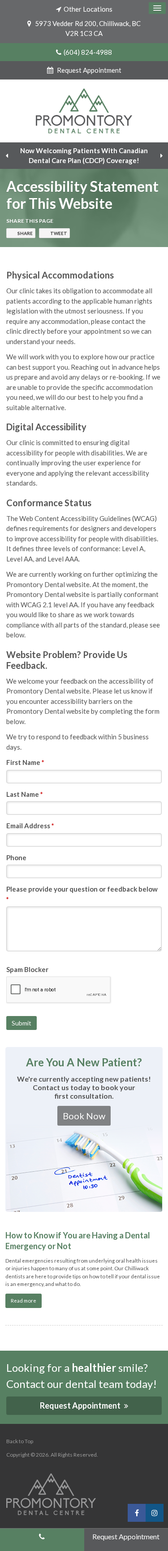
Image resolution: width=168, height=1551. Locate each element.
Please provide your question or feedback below (82, 894)
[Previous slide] (6, 155)
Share (25, 233)
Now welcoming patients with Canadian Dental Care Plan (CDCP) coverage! (84, 155)
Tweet (58, 233)
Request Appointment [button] (88, 70)
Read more (23, 1300)
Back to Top (19, 1441)
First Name (25, 762)
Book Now (84, 1115)
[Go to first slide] (161, 155)
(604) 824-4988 (88, 52)
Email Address (30, 826)
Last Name (24, 794)
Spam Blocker (27, 969)
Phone (16, 857)
